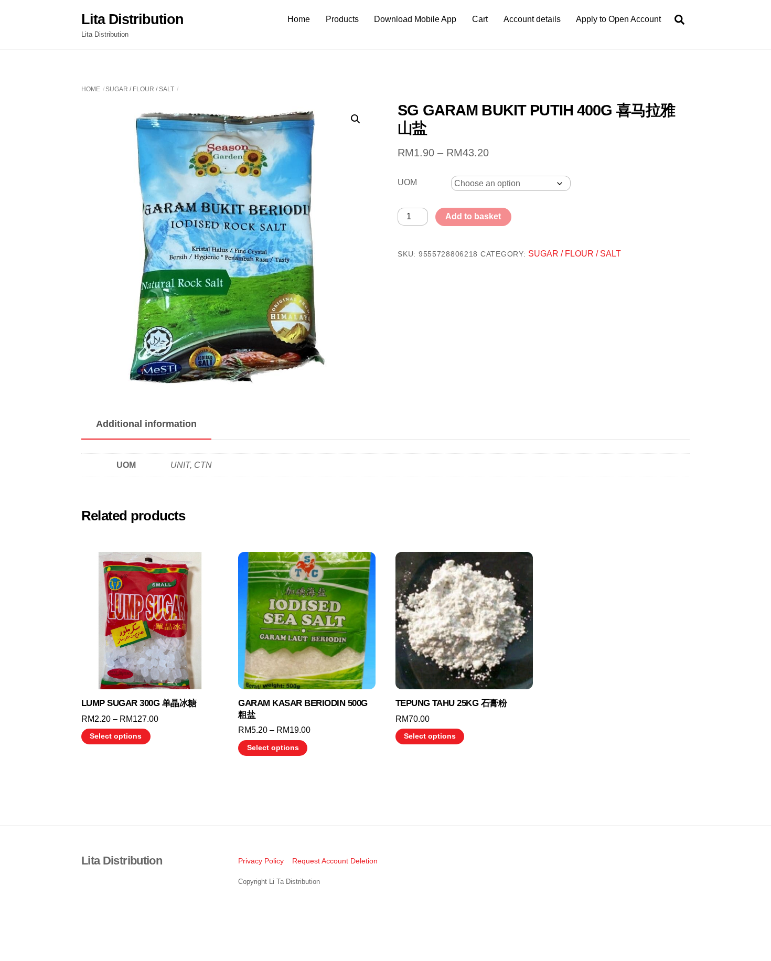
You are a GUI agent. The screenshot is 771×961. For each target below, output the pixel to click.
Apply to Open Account (618, 19)
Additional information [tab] (146, 424)
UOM (407, 182)
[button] (355, 119)
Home (298, 19)
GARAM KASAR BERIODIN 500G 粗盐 (302, 709)
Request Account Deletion (335, 861)
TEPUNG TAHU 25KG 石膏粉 (451, 703)
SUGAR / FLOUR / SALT (139, 89)
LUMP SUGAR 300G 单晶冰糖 (139, 703)
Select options (116, 736)
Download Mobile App (415, 19)
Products (342, 19)
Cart (480, 19)
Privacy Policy (261, 861)
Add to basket (473, 216)
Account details (532, 19)
